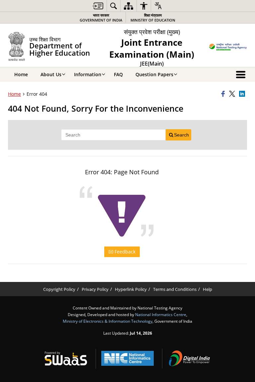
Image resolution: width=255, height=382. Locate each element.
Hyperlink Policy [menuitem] (131, 289)
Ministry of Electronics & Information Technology (107, 321)
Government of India (101, 18)
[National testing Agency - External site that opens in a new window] (228, 47)
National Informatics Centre (160, 314)
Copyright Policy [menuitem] (59, 289)
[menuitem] (98, 6)
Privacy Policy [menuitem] (95, 289)
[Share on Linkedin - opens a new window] (243, 94)
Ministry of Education (152, 18)
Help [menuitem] (207, 289)
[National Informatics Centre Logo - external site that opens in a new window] (127, 358)
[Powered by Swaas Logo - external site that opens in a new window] (65, 358)
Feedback (124, 251)
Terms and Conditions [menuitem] (175, 289)
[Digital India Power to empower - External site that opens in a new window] (189, 358)
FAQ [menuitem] (118, 74)
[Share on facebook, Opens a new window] (224, 94)
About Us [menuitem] (51, 74)
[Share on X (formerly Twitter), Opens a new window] (233, 94)
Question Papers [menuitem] (154, 74)
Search (181, 134)
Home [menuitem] (21, 74)
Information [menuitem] (87, 74)
